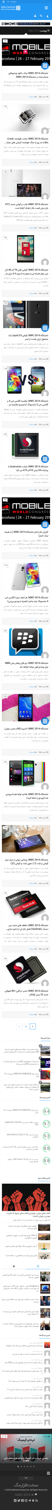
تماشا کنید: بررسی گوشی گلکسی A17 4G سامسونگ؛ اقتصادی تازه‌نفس (20, 1148)
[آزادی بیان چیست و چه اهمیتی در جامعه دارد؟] (44, 1255)
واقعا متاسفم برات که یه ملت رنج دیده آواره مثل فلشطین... (23, 1398)
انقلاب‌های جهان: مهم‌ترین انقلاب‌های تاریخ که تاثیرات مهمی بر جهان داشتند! (28, 1215)
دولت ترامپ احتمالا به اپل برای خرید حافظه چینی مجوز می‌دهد (20, 1300)
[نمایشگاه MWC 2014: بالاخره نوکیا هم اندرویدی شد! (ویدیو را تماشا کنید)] (26, 773)
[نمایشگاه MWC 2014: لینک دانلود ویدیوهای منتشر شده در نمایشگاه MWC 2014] (26, 52)
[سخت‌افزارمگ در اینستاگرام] (26, 1500)
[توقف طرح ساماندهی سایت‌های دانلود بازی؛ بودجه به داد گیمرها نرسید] (45, 1313)
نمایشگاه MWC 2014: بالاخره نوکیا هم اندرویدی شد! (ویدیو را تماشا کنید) (27, 796)
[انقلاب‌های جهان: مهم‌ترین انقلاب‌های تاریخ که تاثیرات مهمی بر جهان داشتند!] (26, 1197)
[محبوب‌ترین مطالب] (14, 1266)
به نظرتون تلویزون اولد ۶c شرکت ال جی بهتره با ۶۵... (25, 1381)
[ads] (26, 23)
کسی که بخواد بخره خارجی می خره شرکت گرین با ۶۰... (24, 1389)
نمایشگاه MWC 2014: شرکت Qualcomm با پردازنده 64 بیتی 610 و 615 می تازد (28, 468)
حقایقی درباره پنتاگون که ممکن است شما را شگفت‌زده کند (22, 1227)
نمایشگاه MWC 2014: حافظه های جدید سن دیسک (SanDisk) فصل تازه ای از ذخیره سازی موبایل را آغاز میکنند (27, 929)
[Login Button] (35, 16)
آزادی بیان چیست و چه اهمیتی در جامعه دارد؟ (21, 1255)
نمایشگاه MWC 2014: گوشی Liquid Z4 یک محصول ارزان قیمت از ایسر (28, 337)
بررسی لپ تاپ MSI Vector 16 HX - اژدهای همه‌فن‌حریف (23, 1160)
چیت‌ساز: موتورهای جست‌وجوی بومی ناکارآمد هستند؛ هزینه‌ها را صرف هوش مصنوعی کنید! (21, 1325)
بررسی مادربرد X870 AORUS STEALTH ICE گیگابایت (22, 1136)
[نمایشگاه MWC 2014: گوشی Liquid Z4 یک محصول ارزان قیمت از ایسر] (26, 314)
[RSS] (36, 1500)
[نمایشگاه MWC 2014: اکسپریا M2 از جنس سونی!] (26, 707)
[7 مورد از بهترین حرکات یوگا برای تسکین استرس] (44, 1246)
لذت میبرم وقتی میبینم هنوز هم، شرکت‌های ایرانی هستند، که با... (22, 1372)
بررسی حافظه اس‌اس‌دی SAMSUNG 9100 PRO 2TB (21, 1123)
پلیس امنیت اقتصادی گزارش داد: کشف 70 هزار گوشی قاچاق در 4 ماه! (20, 1276)
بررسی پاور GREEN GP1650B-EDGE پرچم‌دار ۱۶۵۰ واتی (21, 1075)
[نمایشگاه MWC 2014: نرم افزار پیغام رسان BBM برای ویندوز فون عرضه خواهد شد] (26, 642)
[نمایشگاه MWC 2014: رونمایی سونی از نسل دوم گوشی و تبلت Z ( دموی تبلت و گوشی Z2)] (26, 839)
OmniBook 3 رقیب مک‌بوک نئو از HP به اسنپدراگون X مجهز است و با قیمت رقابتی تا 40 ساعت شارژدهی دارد (21, 1288)
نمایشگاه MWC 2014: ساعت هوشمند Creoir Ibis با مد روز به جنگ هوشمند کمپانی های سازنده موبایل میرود (26, 142)
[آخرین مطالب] (38, 1266)
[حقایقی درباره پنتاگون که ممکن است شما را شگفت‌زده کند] (44, 1227)
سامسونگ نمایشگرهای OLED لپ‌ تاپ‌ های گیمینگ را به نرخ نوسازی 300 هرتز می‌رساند (21, 1063)
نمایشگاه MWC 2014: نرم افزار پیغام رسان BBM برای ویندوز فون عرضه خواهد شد (26, 665)
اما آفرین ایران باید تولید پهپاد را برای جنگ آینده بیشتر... (24, 1423)
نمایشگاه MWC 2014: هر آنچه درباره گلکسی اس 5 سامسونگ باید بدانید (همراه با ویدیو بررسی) (26, 599)
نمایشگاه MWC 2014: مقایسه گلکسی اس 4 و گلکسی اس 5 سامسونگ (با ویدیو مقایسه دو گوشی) (27, 404)
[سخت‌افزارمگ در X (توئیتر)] (18, 1500)
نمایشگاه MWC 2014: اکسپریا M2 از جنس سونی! (26, 729)
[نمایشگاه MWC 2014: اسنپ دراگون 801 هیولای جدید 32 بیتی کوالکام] (26, 970)
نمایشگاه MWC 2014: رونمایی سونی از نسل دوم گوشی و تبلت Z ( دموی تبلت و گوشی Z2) (26, 862)
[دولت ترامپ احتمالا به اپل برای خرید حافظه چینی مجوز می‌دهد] (45, 1301)
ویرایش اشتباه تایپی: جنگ (34, 1406)
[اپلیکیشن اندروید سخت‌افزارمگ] (33, 1500)
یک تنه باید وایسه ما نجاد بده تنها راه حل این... (27, 1354)
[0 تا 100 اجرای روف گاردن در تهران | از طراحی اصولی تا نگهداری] (44, 1236)
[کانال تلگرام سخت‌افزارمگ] (29, 1500)
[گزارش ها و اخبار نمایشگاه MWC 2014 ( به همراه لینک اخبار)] (26, 511)
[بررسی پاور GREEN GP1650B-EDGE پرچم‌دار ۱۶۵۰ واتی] (45, 1075)
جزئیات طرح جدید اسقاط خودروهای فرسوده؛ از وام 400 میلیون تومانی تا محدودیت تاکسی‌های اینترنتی (21, 1050)
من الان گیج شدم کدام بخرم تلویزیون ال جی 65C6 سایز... (23, 1362)
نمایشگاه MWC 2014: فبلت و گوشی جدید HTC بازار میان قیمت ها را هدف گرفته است (26, 206)
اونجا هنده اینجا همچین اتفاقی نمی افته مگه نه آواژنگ (24, 1345)
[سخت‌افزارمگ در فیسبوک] (22, 1500)
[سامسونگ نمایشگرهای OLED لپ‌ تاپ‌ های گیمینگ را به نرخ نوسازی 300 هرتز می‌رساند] (45, 1063)
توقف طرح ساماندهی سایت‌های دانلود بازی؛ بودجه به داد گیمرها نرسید (21, 1313)
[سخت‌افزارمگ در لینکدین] (15, 1500)
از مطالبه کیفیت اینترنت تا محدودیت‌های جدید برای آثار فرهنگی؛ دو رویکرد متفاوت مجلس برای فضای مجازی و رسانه (21, 1087)
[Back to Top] (26, 1478)
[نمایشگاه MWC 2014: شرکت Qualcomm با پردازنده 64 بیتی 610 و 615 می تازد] (26, 445)
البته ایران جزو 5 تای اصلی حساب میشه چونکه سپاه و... (24, 1414)
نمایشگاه (31, 97)
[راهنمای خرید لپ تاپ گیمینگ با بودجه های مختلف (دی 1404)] (26, 1448)
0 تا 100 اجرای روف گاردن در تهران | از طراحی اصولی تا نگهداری (21, 1236)
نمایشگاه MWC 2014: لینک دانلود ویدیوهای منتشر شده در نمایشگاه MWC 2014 (28, 75)
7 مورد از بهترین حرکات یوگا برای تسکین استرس (21, 1246)
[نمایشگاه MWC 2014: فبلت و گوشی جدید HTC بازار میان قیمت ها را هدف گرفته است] (26, 183)
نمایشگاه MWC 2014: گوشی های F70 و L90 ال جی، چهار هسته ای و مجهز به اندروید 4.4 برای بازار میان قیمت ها (26, 273)
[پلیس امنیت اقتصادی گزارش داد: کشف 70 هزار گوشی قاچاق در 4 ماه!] (45, 1276)
